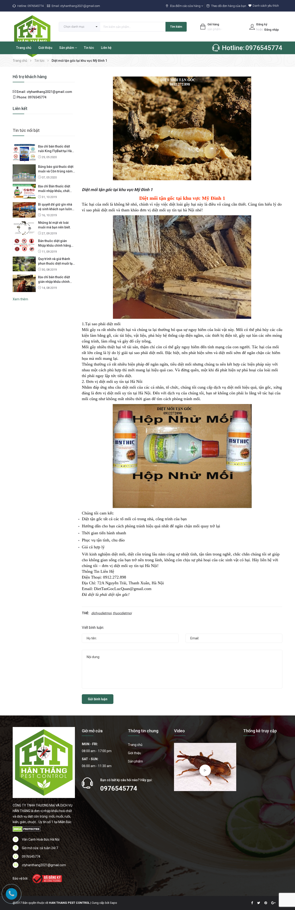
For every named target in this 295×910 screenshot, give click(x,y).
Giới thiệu (45, 48)
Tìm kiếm (176, 26)
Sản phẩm (67, 48)
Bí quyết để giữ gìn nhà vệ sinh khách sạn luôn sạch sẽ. (55, 207)
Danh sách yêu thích (266, 5)
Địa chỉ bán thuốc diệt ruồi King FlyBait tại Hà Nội (55, 149)
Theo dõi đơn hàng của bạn (228, 6)
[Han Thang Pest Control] (44, 762)
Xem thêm (20, 299)
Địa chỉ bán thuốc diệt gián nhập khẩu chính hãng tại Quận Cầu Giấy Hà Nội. (55, 279)
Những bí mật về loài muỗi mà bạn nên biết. (54, 225)
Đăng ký (261, 24)
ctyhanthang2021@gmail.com (80, 6)
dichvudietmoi (101, 613)
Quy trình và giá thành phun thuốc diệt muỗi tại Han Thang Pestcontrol (56, 261)
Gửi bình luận (97, 699)
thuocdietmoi (122, 613)
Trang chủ (23, 48)
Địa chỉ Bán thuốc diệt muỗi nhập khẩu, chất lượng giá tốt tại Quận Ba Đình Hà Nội (56, 188)
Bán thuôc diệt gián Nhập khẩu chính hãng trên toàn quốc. (54, 243)
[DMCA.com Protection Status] (27, 829)
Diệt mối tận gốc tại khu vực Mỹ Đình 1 (117, 189)
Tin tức (89, 48)
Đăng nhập (271, 29)
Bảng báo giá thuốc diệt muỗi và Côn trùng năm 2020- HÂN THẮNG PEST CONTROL (56, 169)
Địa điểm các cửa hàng (185, 6)
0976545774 (35, 6)
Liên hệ (106, 48)
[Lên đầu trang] (286, 881)
